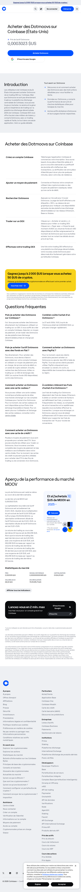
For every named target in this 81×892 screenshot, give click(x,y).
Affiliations (7, 701)
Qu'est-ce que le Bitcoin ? (13, 778)
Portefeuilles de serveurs (53, 773)
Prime (44, 741)
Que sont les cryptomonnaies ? (16, 781)
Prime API (46, 827)
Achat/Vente (47, 694)
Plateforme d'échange (51, 748)
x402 (44, 786)
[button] (77, 8)
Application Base (49, 698)
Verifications (47, 803)
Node (44, 807)
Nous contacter (9, 809)
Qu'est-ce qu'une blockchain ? (15, 785)
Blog (5, 704)
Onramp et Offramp (50, 783)
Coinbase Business (50, 726)
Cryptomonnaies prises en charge (17, 829)
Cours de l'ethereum (50, 842)
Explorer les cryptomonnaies (15, 748)
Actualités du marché (12, 774)
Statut (5, 833)
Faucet (45, 817)
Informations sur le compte (14, 819)
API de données (48, 800)
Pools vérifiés (48, 758)
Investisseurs (8, 715)
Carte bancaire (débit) (51, 711)
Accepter (62, 884)
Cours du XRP (47, 849)
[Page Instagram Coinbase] (17, 873)
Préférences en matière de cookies (18, 728)
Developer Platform (50, 766)
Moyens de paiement (12, 822)
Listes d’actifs (48, 723)
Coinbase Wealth (49, 704)
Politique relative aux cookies (15, 725)
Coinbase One (47, 701)
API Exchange (47, 820)
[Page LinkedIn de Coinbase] (10, 873)
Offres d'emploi (9, 698)
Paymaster (46, 793)
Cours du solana (48, 845)
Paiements (46, 729)
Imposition (7, 797)
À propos (6, 694)
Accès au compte (10, 826)
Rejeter (38, 884)
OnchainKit (46, 797)
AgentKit (45, 810)
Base (44, 769)
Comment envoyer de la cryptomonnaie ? (20, 794)
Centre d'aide (8, 805)
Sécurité (6, 711)
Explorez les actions (11, 752)
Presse (6, 708)
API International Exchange (53, 824)
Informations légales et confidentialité (19, 721)
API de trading (48, 790)
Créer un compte (10, 812)
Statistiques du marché (13, 755)
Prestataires (8, 718)
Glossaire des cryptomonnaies (16, 771)
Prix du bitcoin (48, 839)
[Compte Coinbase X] (3, 873)
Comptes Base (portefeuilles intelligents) (59, 780)
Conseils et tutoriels (11, 768)
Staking (45, 744)
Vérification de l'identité (13, 816)
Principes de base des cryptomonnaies (19, 764)
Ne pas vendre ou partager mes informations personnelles (16, 733)
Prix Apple (46, 860)
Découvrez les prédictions (53, 715)
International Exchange (51, 751)
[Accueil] (4, 8)
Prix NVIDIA (46, 857)
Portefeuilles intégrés (51, 776)
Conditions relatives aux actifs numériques (16, 739)
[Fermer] (75, 865)
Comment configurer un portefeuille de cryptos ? (19, 789)
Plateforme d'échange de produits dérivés (59, 754)
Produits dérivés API (50, 831)
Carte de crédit (48, 708)
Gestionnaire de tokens (51, 733)
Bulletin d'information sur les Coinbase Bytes (19, 759)
